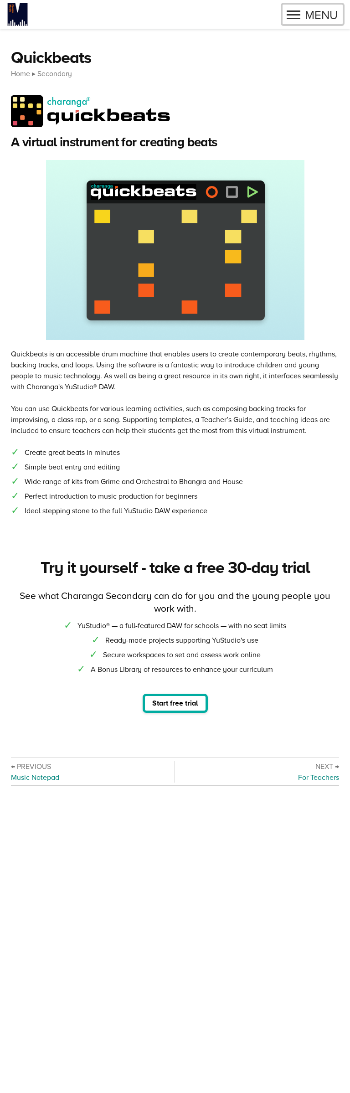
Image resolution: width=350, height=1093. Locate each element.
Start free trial (175, 703)
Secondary (54, 73)
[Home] (17, 14)
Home (20, 73)
